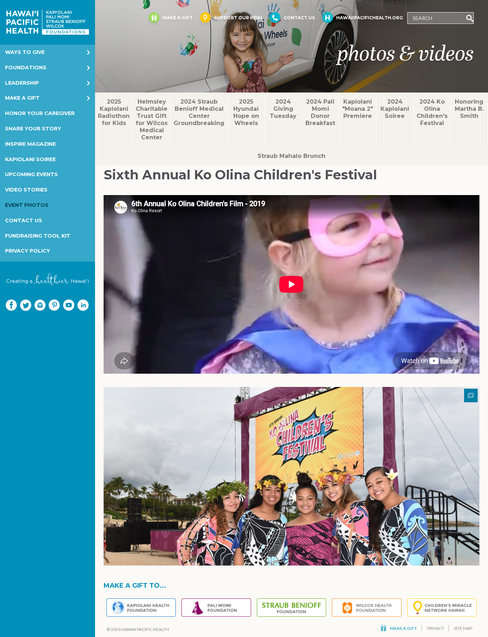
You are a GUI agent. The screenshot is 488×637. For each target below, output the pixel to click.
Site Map (463, 628)
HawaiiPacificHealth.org (369, 17)
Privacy (435, 628)
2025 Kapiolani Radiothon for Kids (114, 112)
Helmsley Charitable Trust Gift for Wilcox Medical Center (152, 119)
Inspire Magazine (30, 144)
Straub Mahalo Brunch (291, 156)
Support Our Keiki (238, 17)
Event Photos (27, 205)
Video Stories (26, 189)
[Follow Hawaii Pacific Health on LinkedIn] (83, 305)
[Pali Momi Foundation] (216, 607)
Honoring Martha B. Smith (469, 108)
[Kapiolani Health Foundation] (141, 607)
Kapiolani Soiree (30, 159)
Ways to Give (25, 52)
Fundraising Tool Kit (37, 236)
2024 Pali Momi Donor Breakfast (320, 112)
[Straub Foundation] (291, 607)
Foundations (25, 67)
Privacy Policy (27, 251)
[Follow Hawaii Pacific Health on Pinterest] (54, 305)
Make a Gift (22, 98)
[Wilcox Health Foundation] (366, 607)
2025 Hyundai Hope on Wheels (246, 112)
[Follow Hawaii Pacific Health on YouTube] (68, 305)
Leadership (22, 83)
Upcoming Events (31, 174)
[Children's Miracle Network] (442, 607)
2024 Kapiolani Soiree (394, 108)
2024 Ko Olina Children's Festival (432, 112)
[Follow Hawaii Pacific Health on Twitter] (25, 305)
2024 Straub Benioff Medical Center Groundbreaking (199, 112)
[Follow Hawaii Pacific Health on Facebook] (11, 305)
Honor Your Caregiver (40, 113)
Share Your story (33, 128)
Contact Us (23, 220)
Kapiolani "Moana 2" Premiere (357, 108)
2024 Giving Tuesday (283, 108)
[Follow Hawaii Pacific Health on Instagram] (40, 305)
